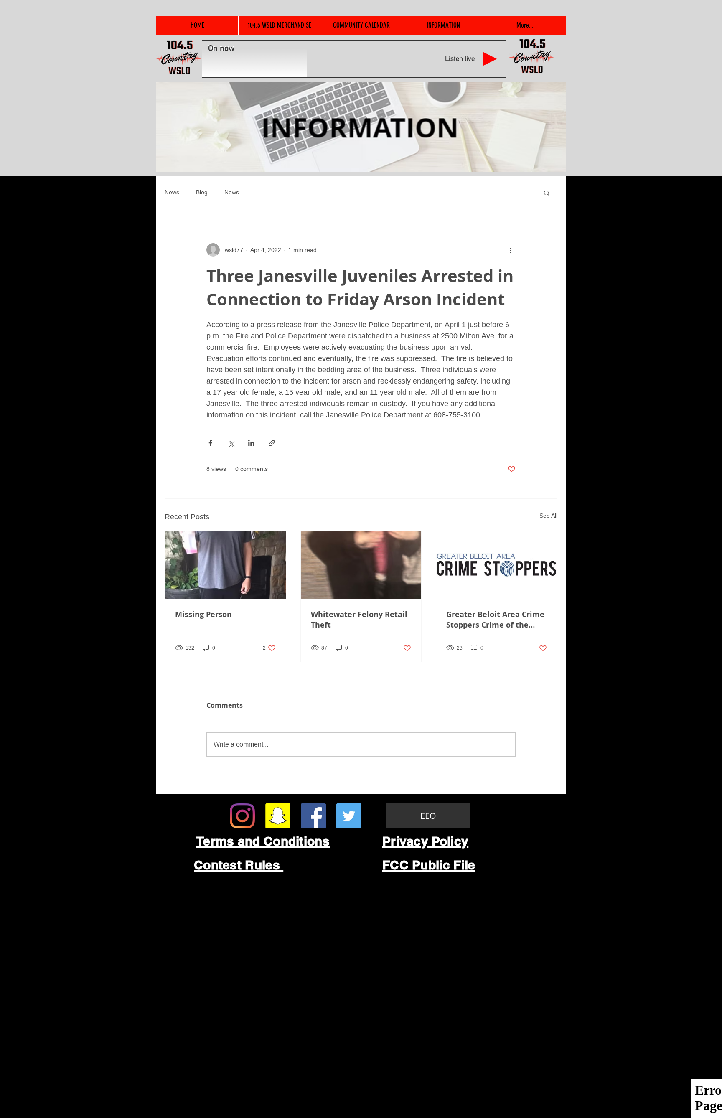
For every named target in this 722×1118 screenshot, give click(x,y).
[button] (547, 192)
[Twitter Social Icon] (348, 815)
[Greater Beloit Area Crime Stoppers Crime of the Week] (496, 565)
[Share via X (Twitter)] (231, 443)
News (172, 192)
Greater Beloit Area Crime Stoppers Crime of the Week (495, 619)
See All (548, 515)
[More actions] (511, 250)
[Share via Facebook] (210, 443)
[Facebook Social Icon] (313, 815)
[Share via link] (272, 443)
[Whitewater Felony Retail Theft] (361, 565)
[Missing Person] (225, 565)
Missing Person (203, 614)
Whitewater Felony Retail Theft (359, 619)
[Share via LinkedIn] (251, 443)
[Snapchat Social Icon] (277, 815)
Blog (202, 192)
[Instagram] (242, 815)
